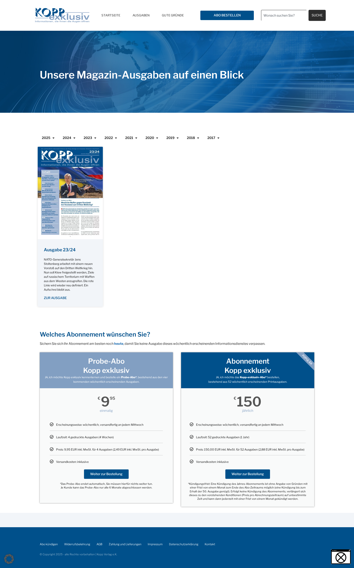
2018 (191, 138)
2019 (170, 138)
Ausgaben (141, 15)
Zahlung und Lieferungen (125, 544)
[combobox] (284, 15)
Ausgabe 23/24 (60, 249)
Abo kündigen (49, 544)
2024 (67, 138)
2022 (108, 138)
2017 (211, 138)
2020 (149, 138)
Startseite (110, 15)
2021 (129, 138)
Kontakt (210, 544)
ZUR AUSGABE (55, 298)
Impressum (155, 544)
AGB (99, 544)
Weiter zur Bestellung (106, 474)
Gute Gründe (173, 15)
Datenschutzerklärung (183, 544)
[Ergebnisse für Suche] (284, 23)
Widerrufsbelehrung (77, 544)
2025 (46, 138)
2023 (88, 138)
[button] (9, 559)
